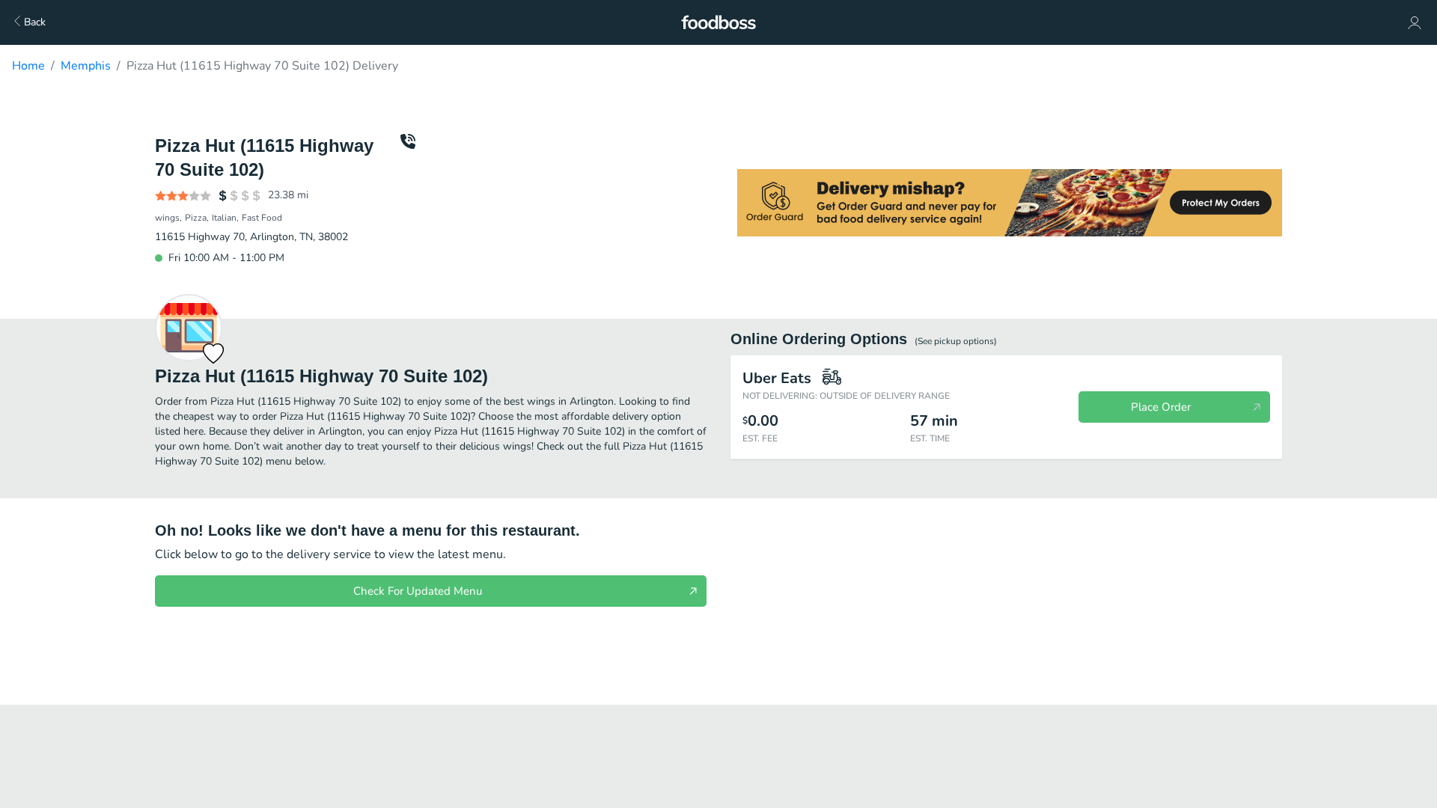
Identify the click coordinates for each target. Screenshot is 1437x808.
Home (28, 66)
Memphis (86, 66)
